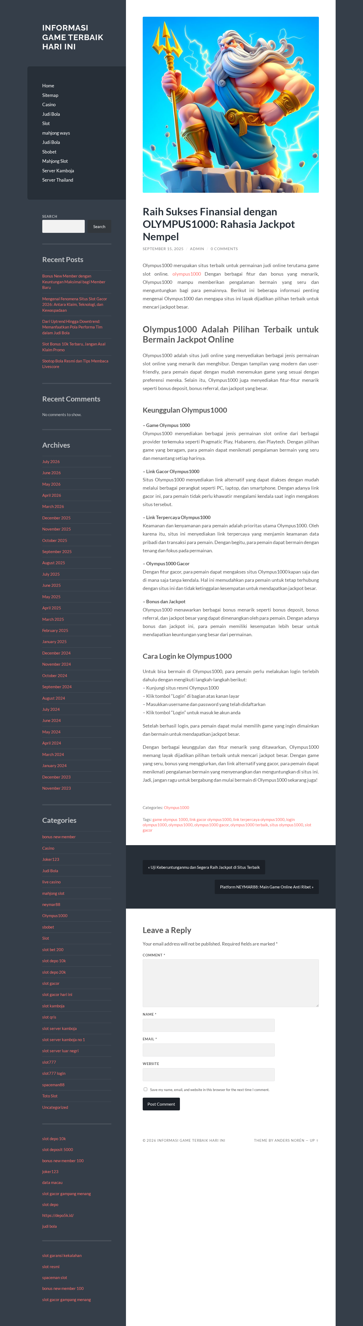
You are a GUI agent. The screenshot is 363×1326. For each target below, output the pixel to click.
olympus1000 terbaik (249, 824)
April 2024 (51, 743)
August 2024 (53, 698)
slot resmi (51, 1266)
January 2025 (54, 641)
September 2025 (57, 551)
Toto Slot (50, 1095)
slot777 (49, 1062)
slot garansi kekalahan (62, 1255)
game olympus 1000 (170, 819)
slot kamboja (53, 1005)
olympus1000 (186, 274)
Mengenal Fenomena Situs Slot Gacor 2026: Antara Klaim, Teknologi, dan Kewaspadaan (74, 304)
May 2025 (51, 596)
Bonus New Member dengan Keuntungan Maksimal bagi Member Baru (73, 281)
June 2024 (51, 720)
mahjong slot (53, 893)
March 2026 (53, 506)
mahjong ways (56, 133)
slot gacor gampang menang (66, 1193)
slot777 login (53, 1073)
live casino (51, 881)
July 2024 (51, 709)
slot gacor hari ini (57, 994)
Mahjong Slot (55, 161)
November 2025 (56, 529)
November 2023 (56, 788)
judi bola (49, 1226)
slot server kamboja (59, 1028)
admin (197, 249)
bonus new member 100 (63, 1160)
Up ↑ (314, 1140)
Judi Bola (51, 114)
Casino (49, 104)
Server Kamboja (58, 170)
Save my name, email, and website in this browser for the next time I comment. (209, 1090)
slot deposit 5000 (57, 1149)
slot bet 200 (53, 949)
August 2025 (53, 562)
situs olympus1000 (286, 824)
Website (151, 1064)
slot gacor (51, 983)
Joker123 (50, 859)
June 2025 (51, 585)
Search (49, 216)
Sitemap (50, 95)
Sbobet (49, 152)
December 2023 (56, 777)
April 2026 (51, 495)
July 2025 (51, 574)
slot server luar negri (60, 1050)
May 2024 (51, 731)
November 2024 (56, 664)
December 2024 (56, 653)
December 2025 (56, 517)
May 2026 (51, 484)
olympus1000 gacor (211, 824)
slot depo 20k (54, 972)
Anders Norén (290, 1140)
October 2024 (54, 675)
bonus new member (59, 836)
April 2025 (51, 607)
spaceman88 (53, 1084)
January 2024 (54, 765)
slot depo (50, 1204)
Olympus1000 (54, 915)
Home (48, 85)
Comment (154, 955)
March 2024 (53, 754)
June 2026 (51, 472)
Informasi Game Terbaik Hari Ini (72, 37)
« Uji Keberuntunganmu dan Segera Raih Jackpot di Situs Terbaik (204, 867)
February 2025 (55, 630)
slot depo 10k (54, 960)
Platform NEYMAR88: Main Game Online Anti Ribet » (267, 886)
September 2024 (57, 686)
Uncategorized (55, 1107)
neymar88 (51, 904)
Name (150, 1014)
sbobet (48, 927)
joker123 (50, 1171)
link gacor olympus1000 (210, 819)
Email (150, 1039)
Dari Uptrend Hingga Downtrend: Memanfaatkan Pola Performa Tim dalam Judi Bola (72, 327)
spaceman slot (54, 1277)
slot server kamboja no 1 (63, 1039)
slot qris (49, 1017)
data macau (52, 1182)
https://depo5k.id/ (58, 1215)
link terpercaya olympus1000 (259, 819)
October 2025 (54, 540)
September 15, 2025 (163, 249)
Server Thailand (57, 180)
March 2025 (53, 619)
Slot (46, 123)
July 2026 (51, 461)
